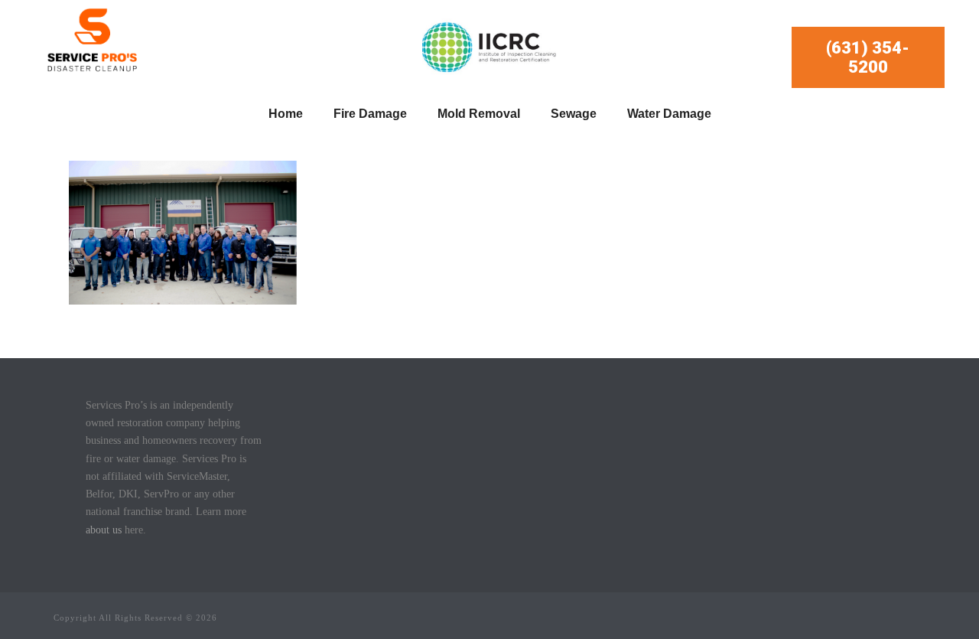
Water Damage (669, 113)
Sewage (574, 113)
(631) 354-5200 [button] (867, 57)
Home (285, 113)
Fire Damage (370, 113)
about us (104, 530)
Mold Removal (478, 113)
